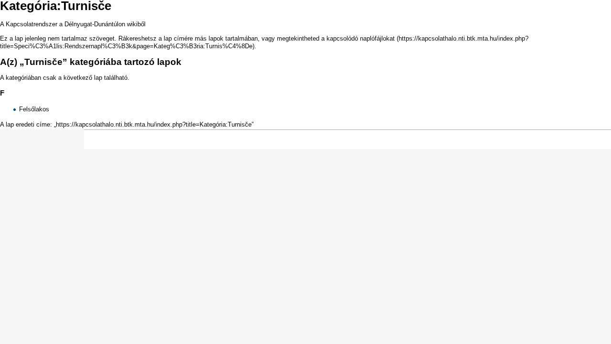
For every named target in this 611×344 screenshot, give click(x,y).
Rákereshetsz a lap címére (155, 38)
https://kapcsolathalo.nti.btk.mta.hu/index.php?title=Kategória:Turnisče (154, 124)
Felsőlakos (34, 109)
